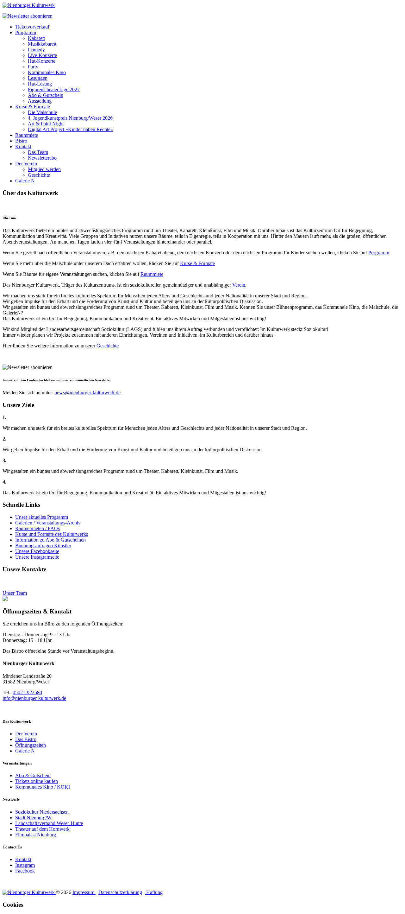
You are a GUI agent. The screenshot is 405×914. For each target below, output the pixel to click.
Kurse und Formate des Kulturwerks (51, 534)
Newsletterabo (42, 158)
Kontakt (23, 146)
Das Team (38, 152)
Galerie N (25, 180)
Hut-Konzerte (41, 61)
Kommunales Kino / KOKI (42, 787)
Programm (25, 32)
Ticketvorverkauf (32, 26)
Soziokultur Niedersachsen (42, 812)
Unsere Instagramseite (37, 557)
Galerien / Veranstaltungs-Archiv (48, 522)
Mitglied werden (44, 169)
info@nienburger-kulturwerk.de (34, 698)
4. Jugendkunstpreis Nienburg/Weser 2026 (70, 118)
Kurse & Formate (32, 106)
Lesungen (37, 78)
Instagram (25, 865)
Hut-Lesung (40, 83)
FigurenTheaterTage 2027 (54, 89)
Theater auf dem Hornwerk (42, 829)
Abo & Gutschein (45, 95)
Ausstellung (40, 101)
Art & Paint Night (46, 123)
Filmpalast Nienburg (35, 834)
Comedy (36, 49)
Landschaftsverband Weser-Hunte (49, 823)
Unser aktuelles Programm (41, 517)
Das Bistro (25, 739)
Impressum (84, 892)
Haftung (154, 892)
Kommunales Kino (47, 72)
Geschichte (39, 175)
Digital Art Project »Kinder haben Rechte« (70, 129)
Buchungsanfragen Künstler (43, 545)
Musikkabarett (42, 44)
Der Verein (26, 163)
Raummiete (26, 135)
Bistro (21, 140)
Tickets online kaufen (36, 781)
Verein (238, 285)
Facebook (25, 870)
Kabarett (36, 38)
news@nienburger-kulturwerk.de (87, 392)
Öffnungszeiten (30, 745)
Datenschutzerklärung (120, 892)
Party (33, 66)
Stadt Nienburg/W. (34, 817)
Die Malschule (42, 112)
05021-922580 (27, 692)
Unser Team (15, 593)
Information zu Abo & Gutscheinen (50, 540)
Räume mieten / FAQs (37, 528)
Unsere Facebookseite (37, 551)
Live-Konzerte (42, 55)
